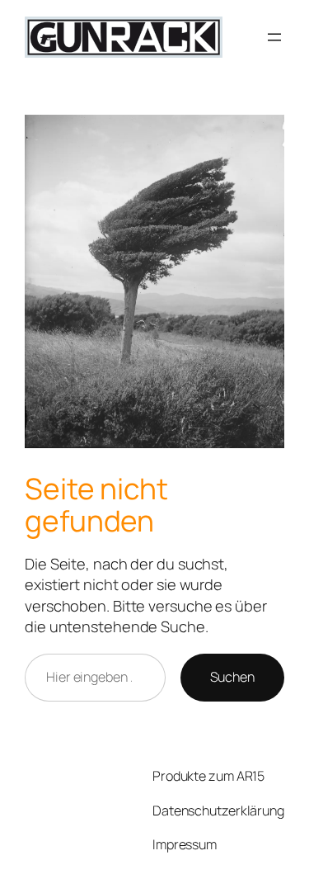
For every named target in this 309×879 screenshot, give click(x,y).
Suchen (232, 677)
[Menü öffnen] (274, 37)
